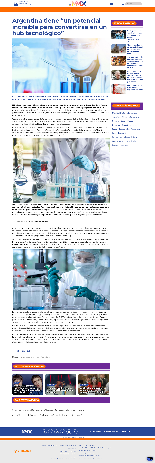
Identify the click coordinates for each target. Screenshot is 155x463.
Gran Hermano (117, 141)
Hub (37, 357)
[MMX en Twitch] (75, 432)
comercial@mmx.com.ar (93, 455)
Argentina (30, 357)
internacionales (130, 141)
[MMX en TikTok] (62, 431)
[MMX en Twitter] (50, 431)
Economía (122, 133)
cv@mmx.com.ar (97, 458)
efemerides (132, 113)
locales (115, 145)
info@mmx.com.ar (88, 453)
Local (123, 121)
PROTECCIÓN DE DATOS (68, 454)
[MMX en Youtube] (68, 432)
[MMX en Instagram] (56, 432)
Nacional (115, 121)
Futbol (114, 129)
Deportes (116, 125)
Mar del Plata (118, 113)
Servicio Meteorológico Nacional (124, 137)
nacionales (124, 145)
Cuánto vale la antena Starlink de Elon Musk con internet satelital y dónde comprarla (48, 410)
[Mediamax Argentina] (22, 451)
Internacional (134, 117)
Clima (124, 117)
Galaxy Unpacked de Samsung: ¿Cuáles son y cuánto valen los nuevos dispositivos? (47, 415)
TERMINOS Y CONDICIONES (67, 451)
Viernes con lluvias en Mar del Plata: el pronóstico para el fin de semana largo (135, 49)
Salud (114, 133)
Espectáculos (124, 129)
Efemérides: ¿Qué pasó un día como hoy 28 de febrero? (135, 87)
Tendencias (135, 129)
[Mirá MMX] (110, 4)
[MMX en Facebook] (44, 432)
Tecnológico (45, 357)
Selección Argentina (129, 125)
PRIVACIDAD (72, 449)
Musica (130, 121)
